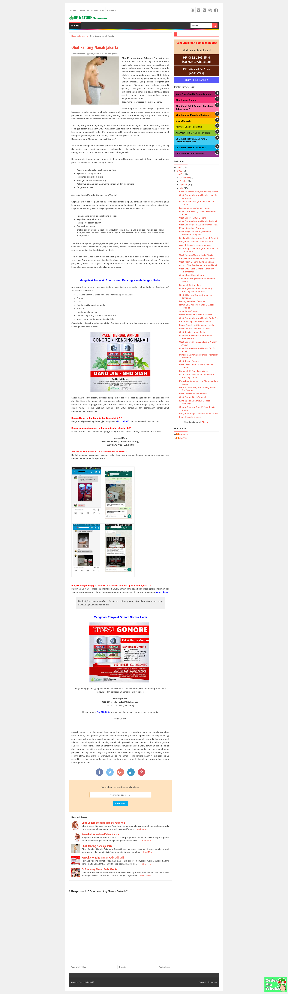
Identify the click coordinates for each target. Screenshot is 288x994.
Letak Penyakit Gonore (190, 417)
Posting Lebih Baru (78, 967)
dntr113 (183, 438)
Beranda (122, 967)
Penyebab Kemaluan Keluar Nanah (100, 834)
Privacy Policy (97, 10)
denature (183, 434)
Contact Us (83, 10)
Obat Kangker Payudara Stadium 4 (193, 115)
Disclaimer (111, 10)
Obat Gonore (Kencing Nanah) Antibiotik (198, 221)
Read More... (142, 829)
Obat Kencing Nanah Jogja (192, 332)
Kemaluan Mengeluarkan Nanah (194, 208)
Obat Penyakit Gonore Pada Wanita (196, 255)
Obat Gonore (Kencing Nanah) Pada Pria (103, 822)
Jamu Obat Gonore (188, 311)
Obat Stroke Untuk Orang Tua (191, 147)
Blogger (205, 422)
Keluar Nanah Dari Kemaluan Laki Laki (197, 325)
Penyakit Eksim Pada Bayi (189, 127)
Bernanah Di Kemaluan (190, 285)
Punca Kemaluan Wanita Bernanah (195, 314)
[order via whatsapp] (275, 991)
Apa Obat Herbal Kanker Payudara (193, 133)
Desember (185, 177)
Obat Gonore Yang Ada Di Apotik (194, 328)
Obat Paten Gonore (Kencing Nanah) (196, 262)
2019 (180, 171)
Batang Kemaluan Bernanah (192, 301)
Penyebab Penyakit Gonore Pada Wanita (198, 413)
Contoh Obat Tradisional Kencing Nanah (198, 265)
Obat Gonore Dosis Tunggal (192, 397)
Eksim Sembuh (183, 121)
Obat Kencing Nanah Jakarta (97, 846)
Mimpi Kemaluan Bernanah (192, 228)
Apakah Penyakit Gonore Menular (195, 245)
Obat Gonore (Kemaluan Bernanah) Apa (198, 224)
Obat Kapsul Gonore (186, 100)
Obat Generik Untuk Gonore (190, 153)
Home (76, 25)
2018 (180, 174)
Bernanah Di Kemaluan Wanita (193, 371)
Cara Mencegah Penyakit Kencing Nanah (198, 191)
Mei (182, 188)
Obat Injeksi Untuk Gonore (191, 275)
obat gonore (112, 54)
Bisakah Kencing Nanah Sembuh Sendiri (198, 238)
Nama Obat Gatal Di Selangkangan (193, 94)
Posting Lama (164, 967)
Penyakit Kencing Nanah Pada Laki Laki (103, 857)
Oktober (184, 181)
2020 (180, 167)
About (73, 10)
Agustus (184, 184)
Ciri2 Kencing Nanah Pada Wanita (99, 869)
